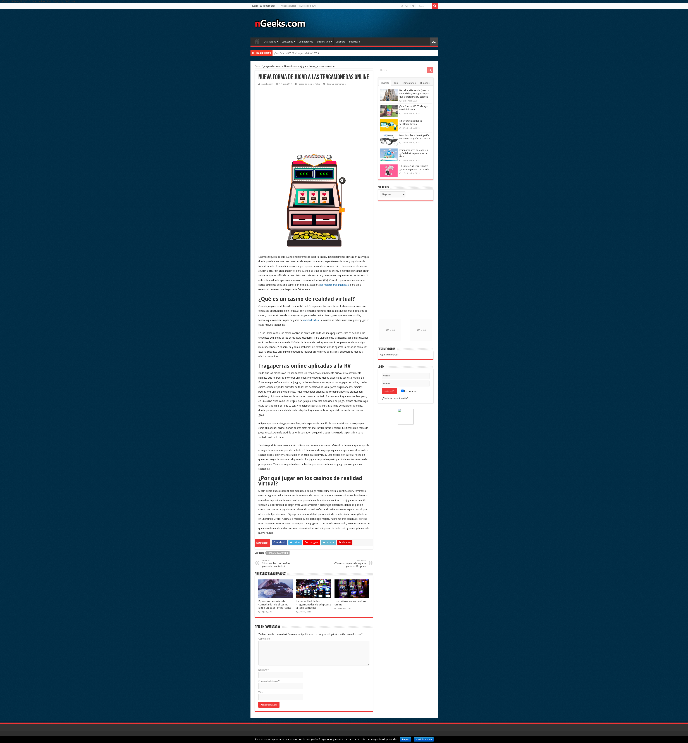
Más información (424, 739)
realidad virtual (311, 320)
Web (260, 692)
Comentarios (409, 83)
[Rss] (402, 6)
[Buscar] (435, 6)
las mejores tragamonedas (334, 284)
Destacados (270, 41)
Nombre (263, 670)
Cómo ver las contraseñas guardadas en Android (276, 564)
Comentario (264, 638)
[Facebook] (410, 6)
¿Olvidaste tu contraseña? (395, 398)
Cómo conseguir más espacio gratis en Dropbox (350, 564)
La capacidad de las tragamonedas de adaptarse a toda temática (313, 604)
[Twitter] (413, 6)
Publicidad (354, 41)
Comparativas (306, 41)
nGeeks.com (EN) (307, 6)
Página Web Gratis (389, 354)
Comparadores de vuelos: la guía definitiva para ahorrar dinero (413, 153)
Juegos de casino (272, 66)
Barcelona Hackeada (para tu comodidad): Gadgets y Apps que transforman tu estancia (414, 93)
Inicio (257, 41)
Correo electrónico (269, 681)
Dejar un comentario (336, 84)
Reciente (385, 83)
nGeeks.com (267, 84)
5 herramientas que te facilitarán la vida (293, 53)
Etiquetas (424, 83)
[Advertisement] (285, 110)
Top (396, 83)
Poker (317, 84)
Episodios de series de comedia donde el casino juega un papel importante (274, 604)
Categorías (287, 41)
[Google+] (406, 6)
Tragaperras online (278, 553)
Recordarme (410, 391)
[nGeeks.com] (280, 22)
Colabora (340, 41)
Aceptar (405, 739)
